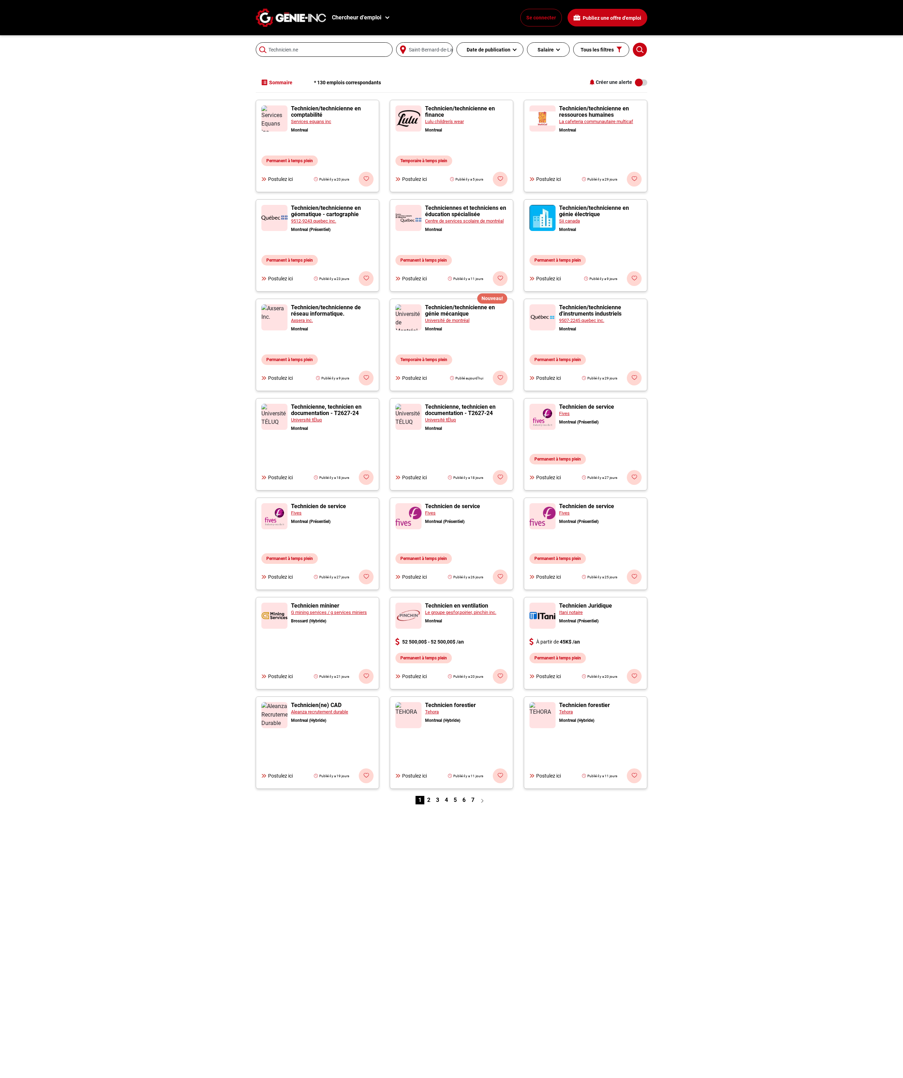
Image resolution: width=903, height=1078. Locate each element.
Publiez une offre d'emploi (611, 18)
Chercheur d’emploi (356, 17)
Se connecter (541, 17)
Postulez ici (280, 179)
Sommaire (280, 82)
